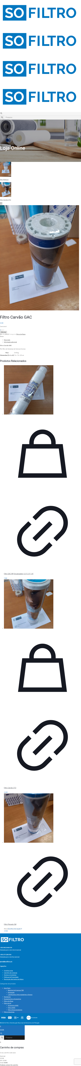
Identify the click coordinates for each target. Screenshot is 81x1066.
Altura (6, 929)
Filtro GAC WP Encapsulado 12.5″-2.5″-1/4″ (18, 574)
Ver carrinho (14, 1065)
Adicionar (3, 332)
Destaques (7, 997)
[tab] (42, 340)
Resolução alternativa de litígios (14, 979)
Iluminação (11, 992)
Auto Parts (7, 988)
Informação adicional (10, 342)
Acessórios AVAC (13, 1005)
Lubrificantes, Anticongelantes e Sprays (20, 995)
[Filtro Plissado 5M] (42, 818)
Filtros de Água (20, 334)
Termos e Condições (10, 975)
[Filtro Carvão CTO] (42, 604)
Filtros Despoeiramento (15, 1010)
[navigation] (40, 1053)
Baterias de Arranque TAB (16, 990)
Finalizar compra (5, 1065)
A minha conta (8, 970)
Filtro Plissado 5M (10, 924)
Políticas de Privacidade (11, 977)
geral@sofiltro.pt (6, 961)
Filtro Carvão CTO (10, 788)
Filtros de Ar (7, 1003)
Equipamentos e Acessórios (12, 999)
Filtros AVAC (11, 1008)
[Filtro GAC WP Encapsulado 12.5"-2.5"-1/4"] (42, 390)
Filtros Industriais (9, 1012)
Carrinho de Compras (10, 973)
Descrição (7, 340)
